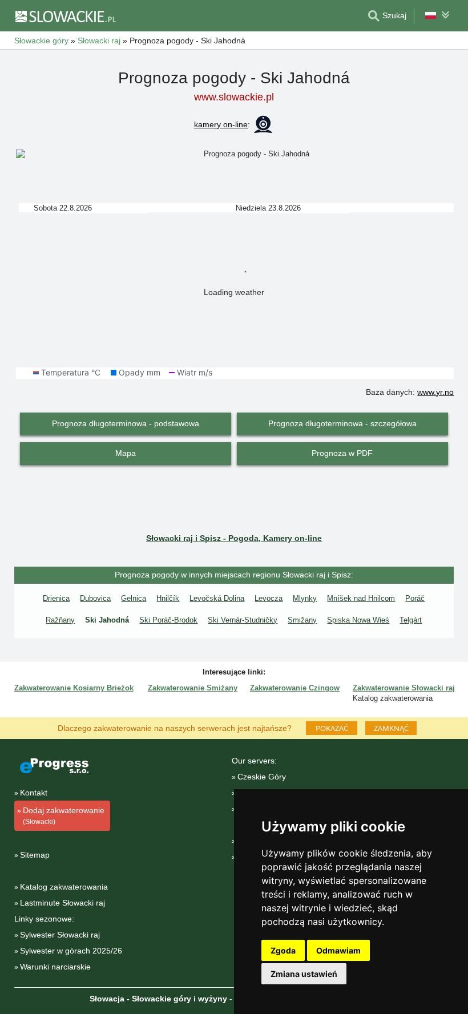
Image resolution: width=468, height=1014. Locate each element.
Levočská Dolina (216, 598)
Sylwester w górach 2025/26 (71, 950)
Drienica (56, 598)
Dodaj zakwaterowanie (63, 816)
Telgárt (411, 620)
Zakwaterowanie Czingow (295, 688)
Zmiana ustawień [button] (304, 974)
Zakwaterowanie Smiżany (192, 688)
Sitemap (35, 854)
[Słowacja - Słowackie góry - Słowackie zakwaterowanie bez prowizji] (65, 16)
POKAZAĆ (332, 728)
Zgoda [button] (283, 950)
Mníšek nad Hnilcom (361, 598)
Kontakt (33, 792)
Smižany (302, 620)
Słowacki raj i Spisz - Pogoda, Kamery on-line (234, 538)
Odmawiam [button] (338, 950)
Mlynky (305, 598)
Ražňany (60, 620)
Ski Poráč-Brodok (168, 620)
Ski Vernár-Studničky (242, 620)
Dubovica (95, 598)
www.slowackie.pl (234, 97)
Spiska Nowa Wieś (358, 620)
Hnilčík (167, 598)
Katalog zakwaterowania (64, 886)
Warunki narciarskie (55, 966)
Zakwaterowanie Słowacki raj (404, 688)
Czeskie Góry (261, 776)
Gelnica (133, 598)
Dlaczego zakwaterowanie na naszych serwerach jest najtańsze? (175, 728)
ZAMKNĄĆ (391, 728)
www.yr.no (435, 392)
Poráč (415, 598)
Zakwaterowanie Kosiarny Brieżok (74, 688)
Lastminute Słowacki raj (62, 902)
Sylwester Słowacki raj (60, 934)
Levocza (269, 598)
